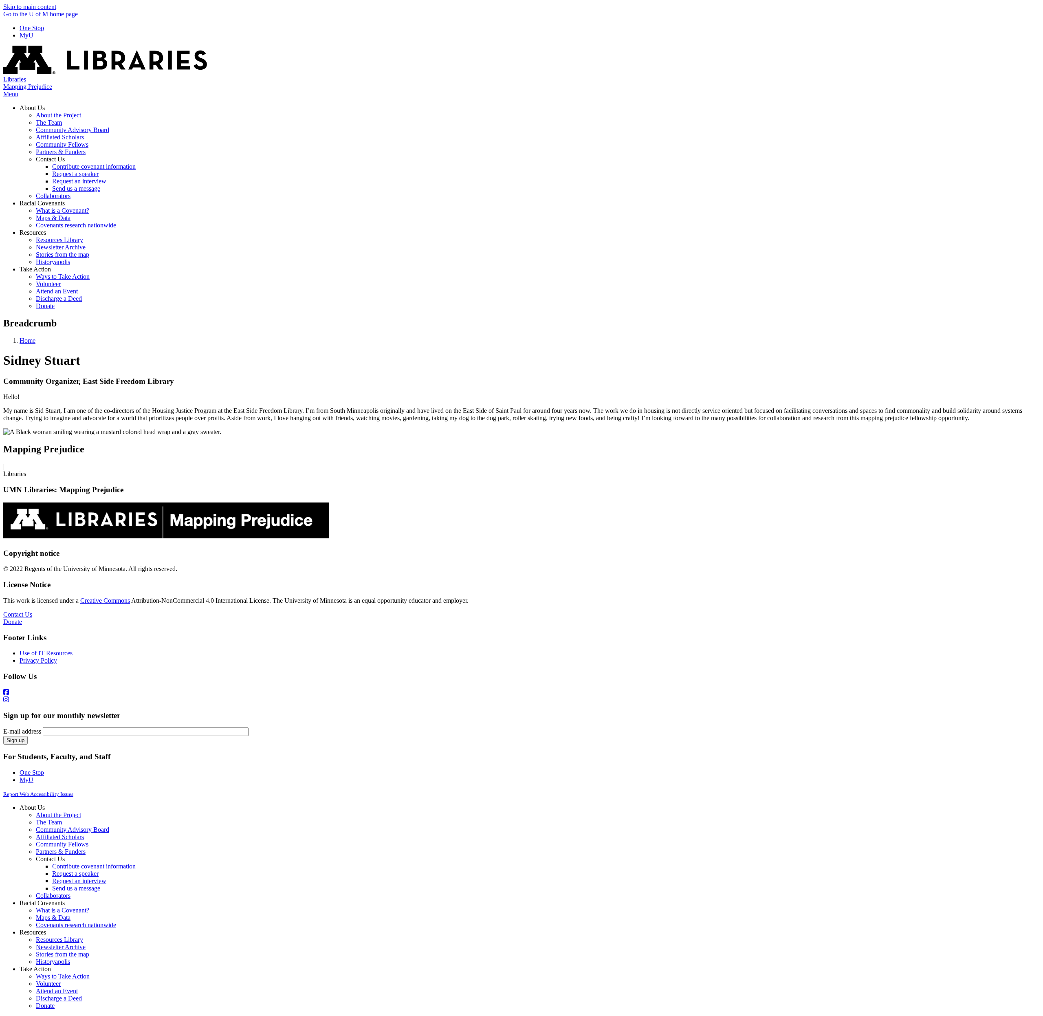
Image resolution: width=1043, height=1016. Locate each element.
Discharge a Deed (59, 998)
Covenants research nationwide (76, 924)
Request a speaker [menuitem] (75, 173)
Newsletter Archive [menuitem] (61, 247)
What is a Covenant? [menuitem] (62, 210)
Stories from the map (62, 954)
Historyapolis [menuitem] (53, 261)
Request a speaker (75, 873)
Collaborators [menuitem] (53, 195)
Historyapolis (53, 961)
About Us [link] (32, 107)
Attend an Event (57, 990)
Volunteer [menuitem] (48, 283)
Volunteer (48, 983)
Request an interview (79, 880)
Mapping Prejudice (27, 86)
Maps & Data (53, 917)
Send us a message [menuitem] (76, 188)
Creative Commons (105, 600)
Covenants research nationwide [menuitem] (76, 225)
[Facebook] (521, 692)
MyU (26, 35)
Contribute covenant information (94, 866)
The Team (49, 822)
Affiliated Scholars (60, 836)
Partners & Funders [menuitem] (61, 151)
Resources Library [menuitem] (59, 239)
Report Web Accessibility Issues (38, 794)
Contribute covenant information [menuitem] (94, 166)
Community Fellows (62, 844)
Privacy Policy (38, 660)
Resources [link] (33, 232)
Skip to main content (29, 6)
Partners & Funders (61, 851)
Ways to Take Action (63, 976)
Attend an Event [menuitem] (57, 291)
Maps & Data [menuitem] (53, 217)
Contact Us (17, 614)
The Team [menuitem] (49, 122)
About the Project (58, 814)
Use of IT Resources (46, 653)
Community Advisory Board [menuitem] (72, 129)
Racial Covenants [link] (42, 203)
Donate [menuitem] (45, 305)
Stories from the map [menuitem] (62, 254)
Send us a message (76, 888)
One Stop (32, 27)
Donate (12, 621)
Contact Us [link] (50, 159)
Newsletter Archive (61, 946)
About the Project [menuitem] (58, 115)
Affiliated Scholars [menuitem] (60, 137)
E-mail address (22, 731)
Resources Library (59, 939)
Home (27, 340)
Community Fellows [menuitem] (62, 144)
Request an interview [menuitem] (79, 181)
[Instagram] (521, 699)
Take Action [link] (35, 269)
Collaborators (53, 895)
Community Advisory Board (72, 829)
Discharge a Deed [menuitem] (59, 298)
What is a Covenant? (62, 910)
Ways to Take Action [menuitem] (63, 276)
